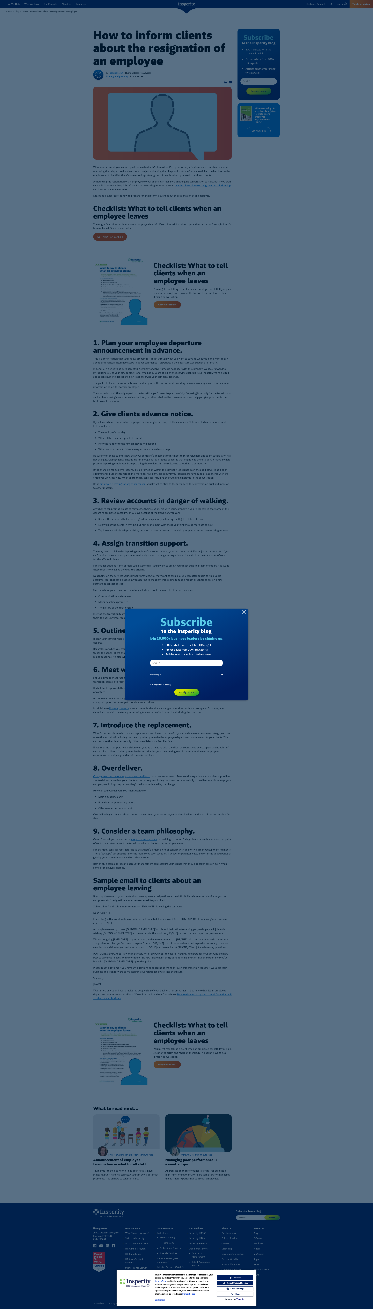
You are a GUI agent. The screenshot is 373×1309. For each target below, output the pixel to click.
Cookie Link (160, 1299)
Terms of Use (160, 1281)
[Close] (244, 612)
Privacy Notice (188, 1294)
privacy (168, 684)
